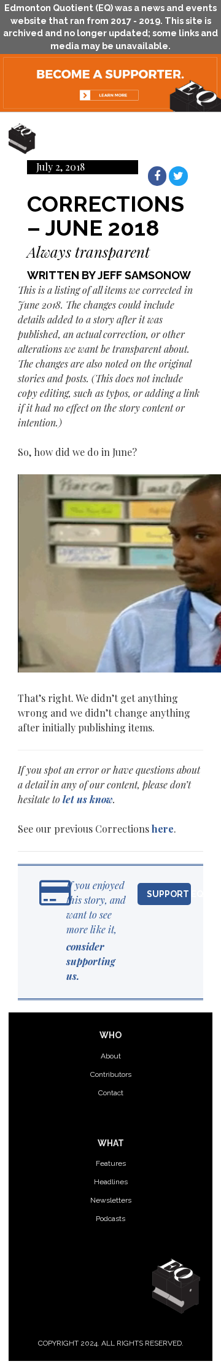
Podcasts (110, 1218)
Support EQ (169, 894)
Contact (110, 1093)
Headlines (111, 1181)
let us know (88, 799)
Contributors (110, 1074)
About (111, 1056)
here (163, 828)
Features (111, 1163)
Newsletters (110, 1200)
